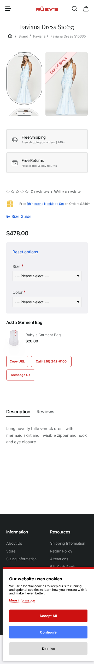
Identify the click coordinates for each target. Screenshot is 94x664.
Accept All (48, 616)
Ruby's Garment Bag (43, 335)
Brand (23, 36)
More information (22, 600)
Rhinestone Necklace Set (45, 204)
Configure (48, 632)
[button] (24, 54)
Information (17, 531)
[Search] (74, 8)
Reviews (45, 411)
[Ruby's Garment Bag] (14, 338)
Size (17, 266)
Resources (60, 531)
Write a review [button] (67, 191)
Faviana (39, 36)
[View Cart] (86, 8)
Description (18, 411)
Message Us (20, 375)
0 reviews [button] (40, 191)
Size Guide (21, 216)
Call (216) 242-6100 (51, 361)
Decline (48, 649)
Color (18, 292)
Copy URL (17, 361)
